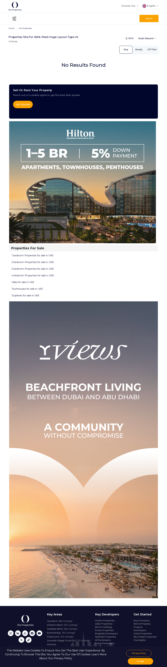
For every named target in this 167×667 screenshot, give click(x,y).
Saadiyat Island (62, 628)
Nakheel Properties (105, 636)
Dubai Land (60, 636)
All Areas (51, 644)
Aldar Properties (103, 623)
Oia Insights (140, 640)
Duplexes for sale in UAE (25, 295)
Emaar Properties (104, 630)
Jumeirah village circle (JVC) (68, 640)
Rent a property (142, 623)
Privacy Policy (139, 653)
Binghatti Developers (106, 633)
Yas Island (59, 621)
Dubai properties (143, 633)
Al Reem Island (62, 625)
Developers (140, 630)
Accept (140, 661)
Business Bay (61, 632)
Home (11, 28)
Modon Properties (104, 620)
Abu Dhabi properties (145, 636)
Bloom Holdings (103, 627)
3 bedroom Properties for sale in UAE (33, 268)
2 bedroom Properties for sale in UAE (33, 262)
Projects (138, 627)
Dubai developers (104, 643)
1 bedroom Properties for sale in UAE (32, 255)
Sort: (131, 38)
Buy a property (142, 620)
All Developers (103, 640)
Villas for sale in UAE (23, 282)
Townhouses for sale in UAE (27, 288)
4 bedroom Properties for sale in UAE (33, 275)
